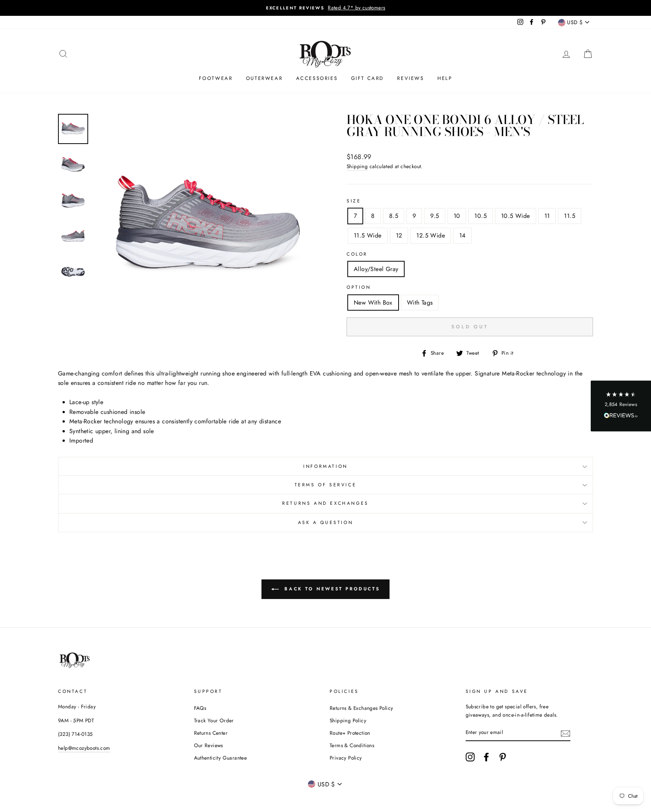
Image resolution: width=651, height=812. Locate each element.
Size (354, 201)
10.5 (480, 215)
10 (457, 215)
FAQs (200, 708)
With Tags (420, 302)
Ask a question (325, 522)
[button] (621, 406)
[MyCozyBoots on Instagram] (470, 756)
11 (547, 215)
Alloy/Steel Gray (376, 269)
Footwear (216, 78)
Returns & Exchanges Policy (361, 708)
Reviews (410, 78)
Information (325, 466)
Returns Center (211, 733)
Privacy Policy (346, 757)
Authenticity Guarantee (220, 757)
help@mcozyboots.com (84, 748)
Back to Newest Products (331, 588)
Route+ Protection (350, 733)
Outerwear (264, 78)
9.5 (434, 215)
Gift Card (367, 78)
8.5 (393, 215)
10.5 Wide (515, 215)
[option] (325, 8)
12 (399, 235)
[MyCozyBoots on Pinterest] (502, 756)
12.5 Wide (430, 235)
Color (357, 254)
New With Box (373, 302)
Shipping (357, 166)
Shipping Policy (348, 720)
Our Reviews (208, 745)
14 (462, 235)
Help (444, 78)
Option (359, 287)
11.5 (569, 215)
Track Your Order (214, 720)
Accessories (317, 78)
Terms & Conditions (352, 745)
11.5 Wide (368, 235)
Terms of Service (326, 484)
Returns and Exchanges (325, 503)
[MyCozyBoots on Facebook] (486, 756)
